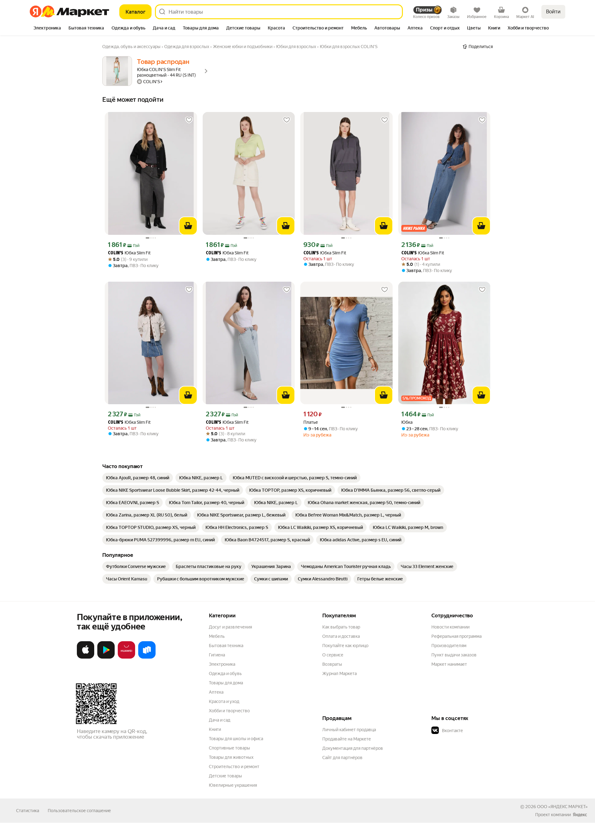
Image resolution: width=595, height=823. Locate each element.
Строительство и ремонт (234, 766)
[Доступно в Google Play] (106, 657)
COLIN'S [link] (115, 253)
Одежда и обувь (225, 673)
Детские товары (225, 775)
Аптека (216, 692)
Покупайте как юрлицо (345, 645)
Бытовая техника (226, 645)
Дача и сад (219, 720)
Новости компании (450, 626)
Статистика (27, 810)
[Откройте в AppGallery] (126, 657)
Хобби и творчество (229, 710)
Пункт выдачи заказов (454, 654)
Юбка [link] (406, 422)
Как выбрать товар (341, 626)
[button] (474, 731)
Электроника (222, 664)
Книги (215, 729)
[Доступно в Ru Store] (147, 657)
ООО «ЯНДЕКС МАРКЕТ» (562, 806)
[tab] (47, 28)
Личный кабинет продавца (349, 729)
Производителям (448, 645)
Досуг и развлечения (230, 626)
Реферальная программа (456, 636)
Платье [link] (310, 422)
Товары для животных (231, 757)
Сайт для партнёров (342, 757)
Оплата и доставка (341, 636)
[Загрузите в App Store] (85, 657)
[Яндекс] (580, 814)
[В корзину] (188, 226)
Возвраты (332, 664)
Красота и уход (224, 701)
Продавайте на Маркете (346, 738)
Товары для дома (226, 682)
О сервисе (332, 654)
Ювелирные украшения (233, 785)
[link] (137, 478)
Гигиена (217, 654)
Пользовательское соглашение (79, 810)
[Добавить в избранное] (189, 120)
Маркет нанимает (449, 664)
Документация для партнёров (352, 748)
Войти (553, 12)
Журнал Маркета (339, 673)
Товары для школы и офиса (236, 738)
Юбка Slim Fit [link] (129, 253)
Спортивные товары (229, 747)
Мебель (217, 636)
